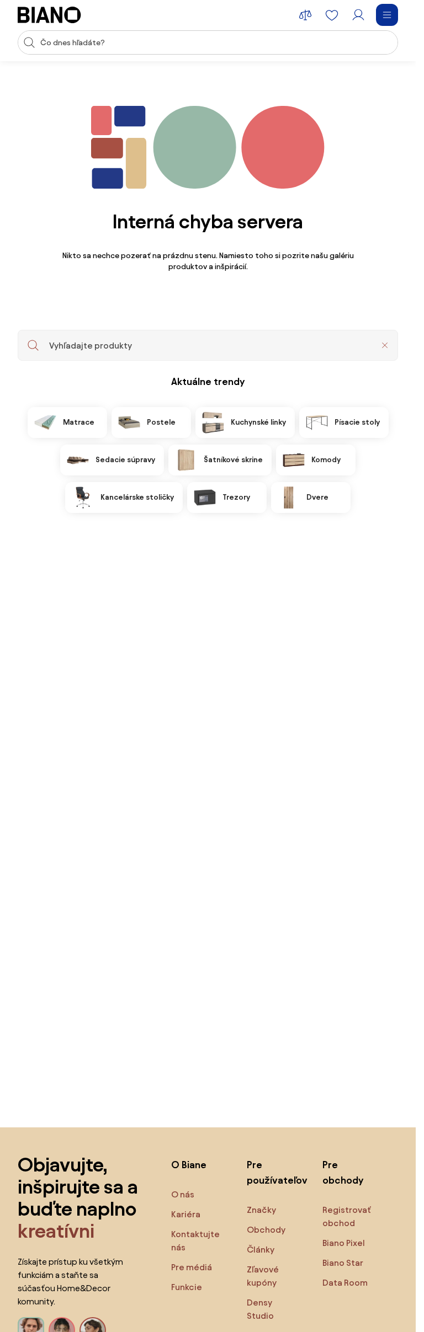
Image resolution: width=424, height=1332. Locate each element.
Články (260, 1249)
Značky (261, 1210)
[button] (384, 345)
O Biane (188, 1164)
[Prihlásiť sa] (358, 15)
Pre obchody (342, 1172)
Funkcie (186, 1287)
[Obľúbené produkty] (332, 15)
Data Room (345, 1282)
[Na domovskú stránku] (49, 15)
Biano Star (342, 1262)
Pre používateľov (273, 1172)
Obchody (266, 1229)
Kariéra (185, 1214)
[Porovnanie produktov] (305, 15)
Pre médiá (191, 1267)
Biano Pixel (343, 1243)
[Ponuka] (387, 15)
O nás (182, 1194)
